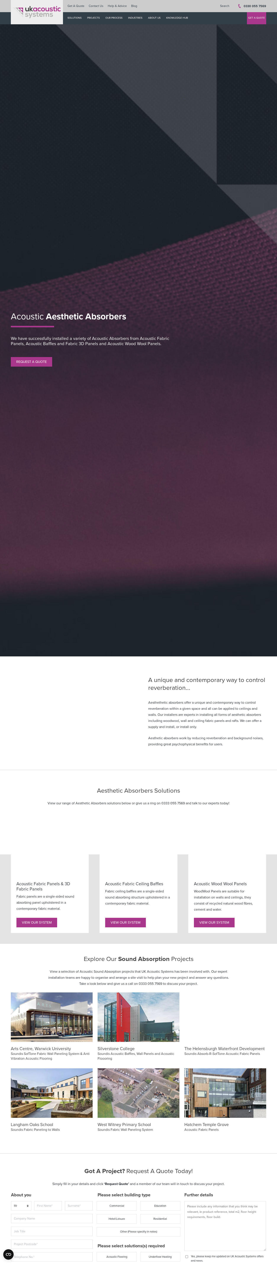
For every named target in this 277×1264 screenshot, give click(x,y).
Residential (160, 1219)
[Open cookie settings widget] (8, 1254)
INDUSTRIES (135, 17)
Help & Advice (117, 6)
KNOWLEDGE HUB (177, 17)
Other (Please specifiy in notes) (138, 1231)
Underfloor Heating (160, 1257)
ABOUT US (154, 17)
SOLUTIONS (75, 17)
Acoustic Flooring (116, 1257)
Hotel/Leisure (117, 1219)
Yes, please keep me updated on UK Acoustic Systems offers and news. (227, 1258)
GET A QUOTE (256, 17)
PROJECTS (93, 17)
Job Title (18, 1226)
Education (160, 1206)
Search (224, 6)
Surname (72, 1201)
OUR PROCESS (113, 17)
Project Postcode (23, 1239)
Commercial (117, 1206)
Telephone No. (22, 1252)
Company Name (22, 1213)
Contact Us (96, 6)
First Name (42, 1201)
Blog (134, 6)
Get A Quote (76, 6)
